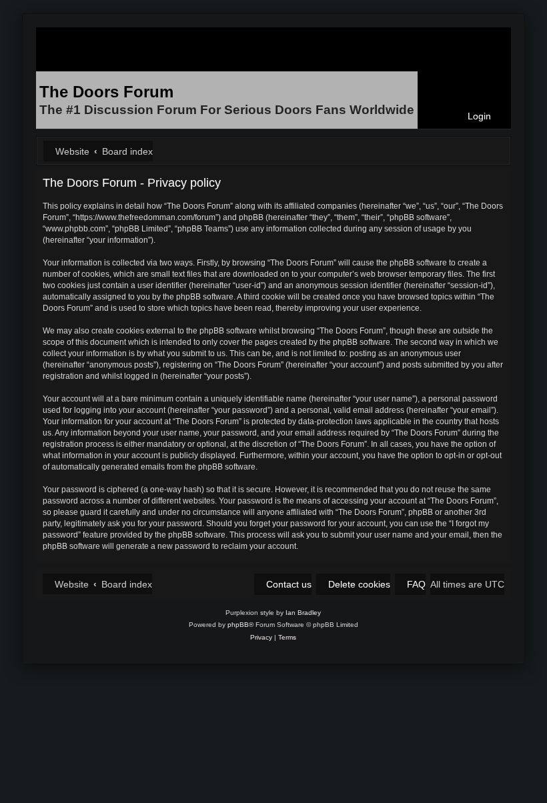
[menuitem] (473, 116)
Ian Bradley (303, 612)
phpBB (238, 624)
